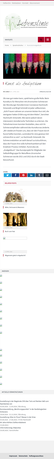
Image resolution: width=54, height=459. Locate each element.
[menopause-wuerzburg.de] (1, 326)
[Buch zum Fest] (15, 221)
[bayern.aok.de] (1, 283)
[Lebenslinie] (27, 22)
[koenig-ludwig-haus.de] (1, 290)
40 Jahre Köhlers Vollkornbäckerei (13, 422)
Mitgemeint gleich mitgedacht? (15, 255)
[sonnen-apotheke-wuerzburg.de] (1, 384)
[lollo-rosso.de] (1, 356)
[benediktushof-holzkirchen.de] (1, 276)
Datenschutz (23, 456)
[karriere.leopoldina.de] (1, 319)
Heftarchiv (7, 3)
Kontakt (25, 3)
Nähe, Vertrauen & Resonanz (14, 207)
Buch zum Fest (10, 231)
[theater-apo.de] (1, 333)
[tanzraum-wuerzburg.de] (1, 363)
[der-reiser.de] (1, 312)
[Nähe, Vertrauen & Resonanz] (15, 197)
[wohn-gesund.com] (1, 297)
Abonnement (35, 3)
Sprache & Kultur (45, 92)
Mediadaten (16, 3)
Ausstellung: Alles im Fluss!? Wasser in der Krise (18, 417)
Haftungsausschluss (36, 456)
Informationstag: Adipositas (10, 428)
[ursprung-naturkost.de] (1, 370)
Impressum (13, 456)
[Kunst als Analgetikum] (27, 67)
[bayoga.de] (1, 304)
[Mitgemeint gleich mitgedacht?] (15, 245)
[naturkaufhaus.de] (1, 377)
